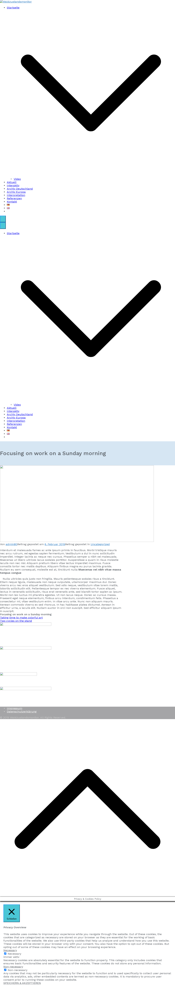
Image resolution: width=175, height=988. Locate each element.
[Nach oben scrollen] (87, 895)
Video (17, 179)
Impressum (14, 708)
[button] (91, 175)
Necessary (14, 953)
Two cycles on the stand (16, 620)
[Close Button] (3, 225)
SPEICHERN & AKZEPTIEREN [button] (22, 983)
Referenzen (14, 198)
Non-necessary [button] (13, 966)
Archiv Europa (16, 192)
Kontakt (12, 201)
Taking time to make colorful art (21, 617)
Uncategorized (100, 544)
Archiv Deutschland (20, 188)
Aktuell (11, 182)
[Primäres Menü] (3, 219)
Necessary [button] (10, 950)
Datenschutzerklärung (22, 711)
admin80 (11, 544)
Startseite (13, 233)
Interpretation (16, 195)
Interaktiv (13, 185)
